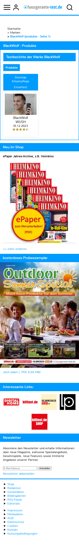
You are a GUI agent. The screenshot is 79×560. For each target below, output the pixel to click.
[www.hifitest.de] (30, 409)
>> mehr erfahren (15, 249)
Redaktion (14, 488)
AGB (10, 518)
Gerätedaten (15, 492)
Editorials (13, 503)
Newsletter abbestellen (18, 474)
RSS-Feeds (14, 500)
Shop (10, 484)
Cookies (12, 526)
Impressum (14, 510)
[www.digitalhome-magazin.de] (11, 409)
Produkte (12, 67)
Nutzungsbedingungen (22, 533)
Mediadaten (15, 514)
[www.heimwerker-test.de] (49, 409)
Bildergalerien (16, 496)
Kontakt (12, 530)
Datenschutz (15, 522)
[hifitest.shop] (39, 429)
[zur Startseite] (43, 7)
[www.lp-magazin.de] (68, 409)
